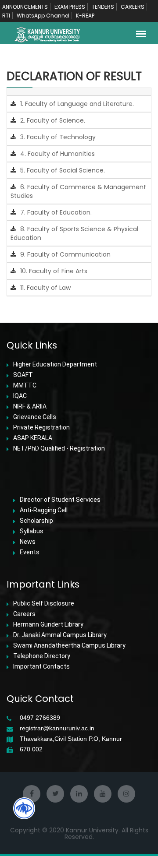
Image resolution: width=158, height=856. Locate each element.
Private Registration (41, 427)
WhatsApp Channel (43, 15)
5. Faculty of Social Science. (61, 170)
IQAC (20, 395)
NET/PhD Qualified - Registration (59, 448)
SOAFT (23, 374)
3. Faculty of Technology (57, 137)
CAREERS (132, 7)
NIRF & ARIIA (30, 406)
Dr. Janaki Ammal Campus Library (60, 634)
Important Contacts (41, 666)
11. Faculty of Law (44, 287)
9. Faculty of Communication (64, 254)
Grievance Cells (34, 416)
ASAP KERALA (32, 437)
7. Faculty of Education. (55, 212)
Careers (24, 613)
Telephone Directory (41, 655)
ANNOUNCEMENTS (25, 7)
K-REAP (85, 15)
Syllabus (31, 531)
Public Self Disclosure (43, 603)
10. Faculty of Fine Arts (52, 271)
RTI (6, 15)
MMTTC (24, 385)
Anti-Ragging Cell (44, 510)
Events (30, 552)
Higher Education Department (55, 364)
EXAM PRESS (69, 7)
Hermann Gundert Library (48, 624)
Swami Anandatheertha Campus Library (69, 645)
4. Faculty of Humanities (56, 153)
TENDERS (103, 7)
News (28, 541)
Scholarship (36, 520)
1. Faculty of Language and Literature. (76, 103)
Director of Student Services (60, 499)
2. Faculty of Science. (51, 120)
